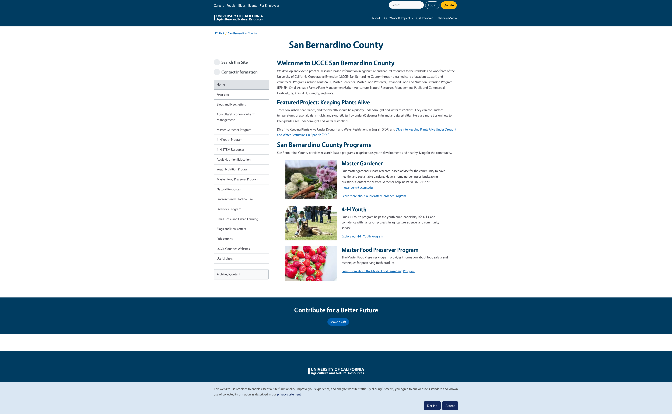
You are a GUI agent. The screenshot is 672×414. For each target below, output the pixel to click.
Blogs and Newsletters (231, 104)
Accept (450, 406)
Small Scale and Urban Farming (237, 219)
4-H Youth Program (229, 139)
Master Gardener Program (234, 130)
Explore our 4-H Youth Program (362, 236)
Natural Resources (229, 189)
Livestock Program (229, 209)
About (376, 18)
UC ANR (219, 33)
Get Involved (424, 18)
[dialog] (336, 398)
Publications (225, 239)
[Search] (421, 5)
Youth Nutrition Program (233, 169)
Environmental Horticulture (235, 199)
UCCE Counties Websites (233, 249)
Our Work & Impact (397, 18)
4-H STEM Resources (230, 149)
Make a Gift (338, 322)
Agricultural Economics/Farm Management (236, 117)
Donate (449, 5)
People (231, 5)
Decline (432, 406)
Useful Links (225, 258)
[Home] (238, 18)
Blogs (242, 5)
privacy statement (289, 394)
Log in (432, 5)
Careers (219, 5)
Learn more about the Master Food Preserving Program (378, 271)
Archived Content (228, 274)
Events (252, 5)
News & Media (447, 18)
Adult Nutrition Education (234, 159)
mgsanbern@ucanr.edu (357, 187)
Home (221, 84)
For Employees (269, 5)
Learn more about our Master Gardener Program (374, 196)
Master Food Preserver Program (237, 179)
